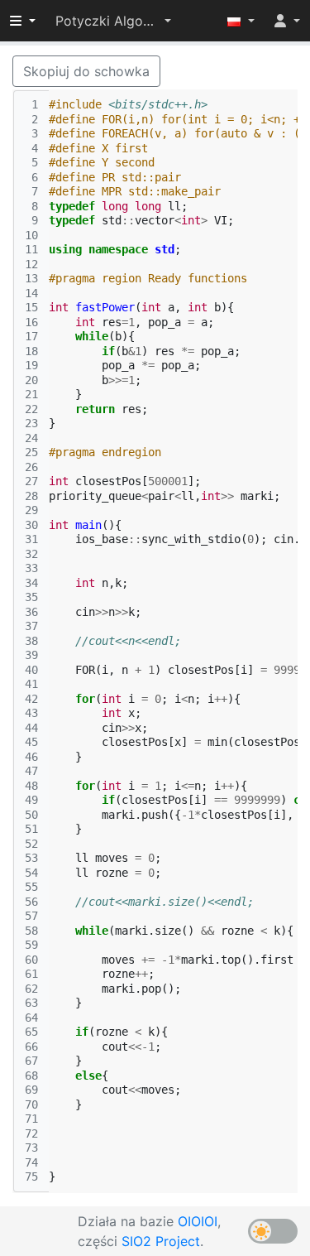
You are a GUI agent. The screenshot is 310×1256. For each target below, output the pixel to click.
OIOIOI (197, 1221)
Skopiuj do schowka (86, 71)
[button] (113, 20)
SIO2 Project (161, 1241)
